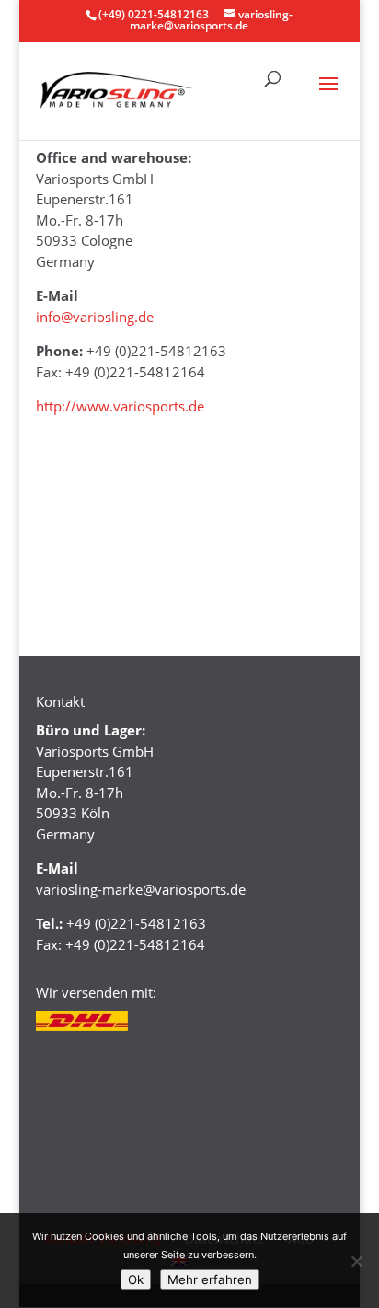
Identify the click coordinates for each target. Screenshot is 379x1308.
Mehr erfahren (209, 1279)
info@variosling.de (95, 316)
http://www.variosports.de (120, 406)
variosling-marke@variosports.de (141, 889)
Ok (136, 1279)
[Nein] (356, 1261)
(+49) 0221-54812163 (153, 14)
